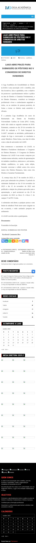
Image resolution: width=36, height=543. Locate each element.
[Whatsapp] (9, 241)
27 (27, 342)
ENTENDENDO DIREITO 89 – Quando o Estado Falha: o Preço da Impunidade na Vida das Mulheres (17, 283)
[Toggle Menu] (32, 16)
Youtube (5, 317)
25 (18, 342)
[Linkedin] (6, 241)
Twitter (5, 305)
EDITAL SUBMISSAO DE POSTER (14, 230)
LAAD (13, 58)
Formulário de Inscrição (9, 225)
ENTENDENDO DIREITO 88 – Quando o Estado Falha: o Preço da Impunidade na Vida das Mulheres (17, 288)
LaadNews (29, 58)
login (14, 264)
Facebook (5, 301)
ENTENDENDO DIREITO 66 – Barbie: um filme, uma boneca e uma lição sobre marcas (26, 252)
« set (2, 349)
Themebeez (14, 541)
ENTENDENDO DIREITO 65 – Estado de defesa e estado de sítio (9, 251)
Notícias (3, 60)
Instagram (5, 309)
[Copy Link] (16, 241)
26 (22, 342)
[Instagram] (26, 241)
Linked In (5, 313)
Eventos (22, 58)
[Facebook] (3, 241)
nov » (6, 349)
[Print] (13, 241)
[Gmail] (20, 241)
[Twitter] (23, 241)
